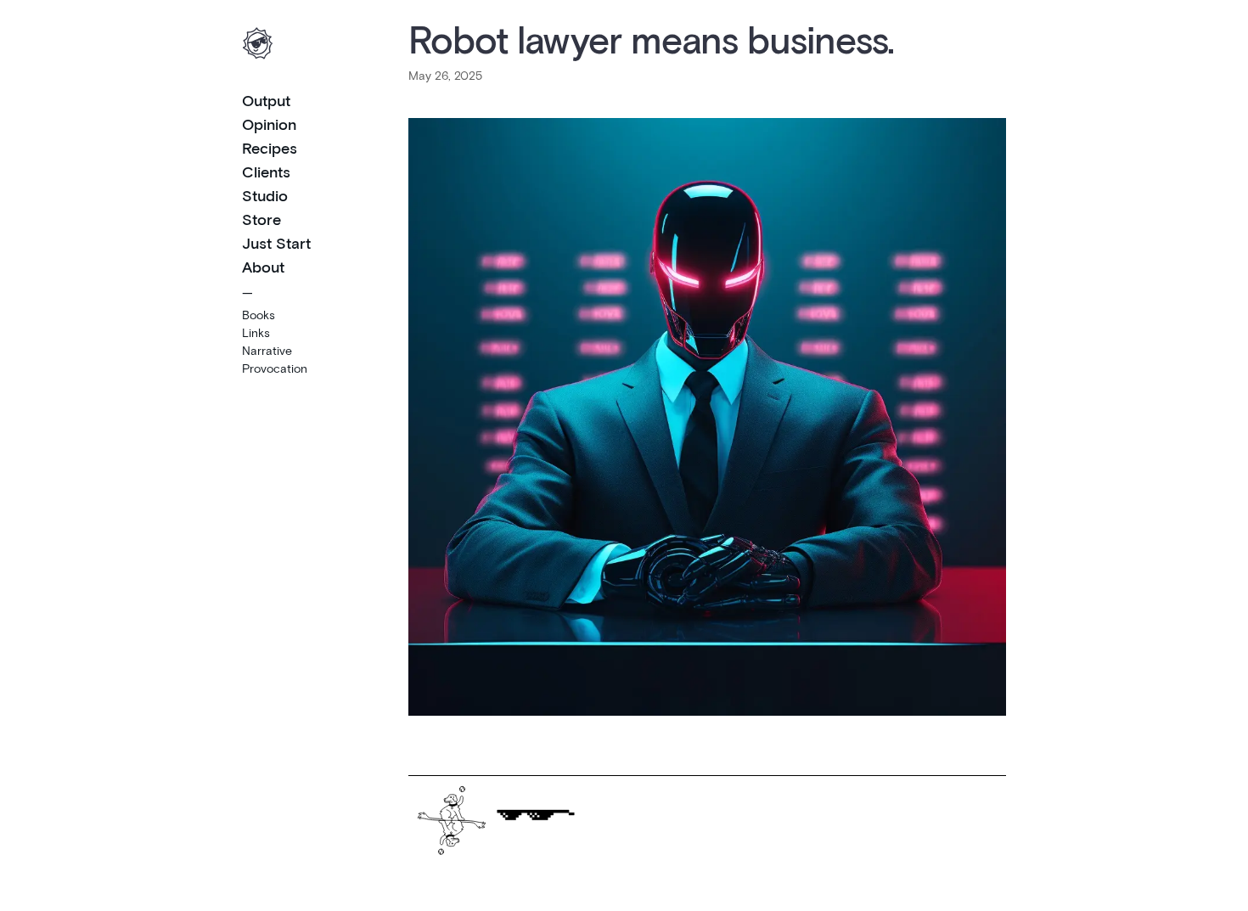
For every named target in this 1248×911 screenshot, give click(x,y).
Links (256, 332)
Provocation (274, 368)
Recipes (269, 147)
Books (258, 314)
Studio (265, 195)
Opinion (269, 124)
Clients (266, 171)
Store (261, 219)
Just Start (276, 242)
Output (266, 100)
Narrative (267, 350)
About (263, 266)
